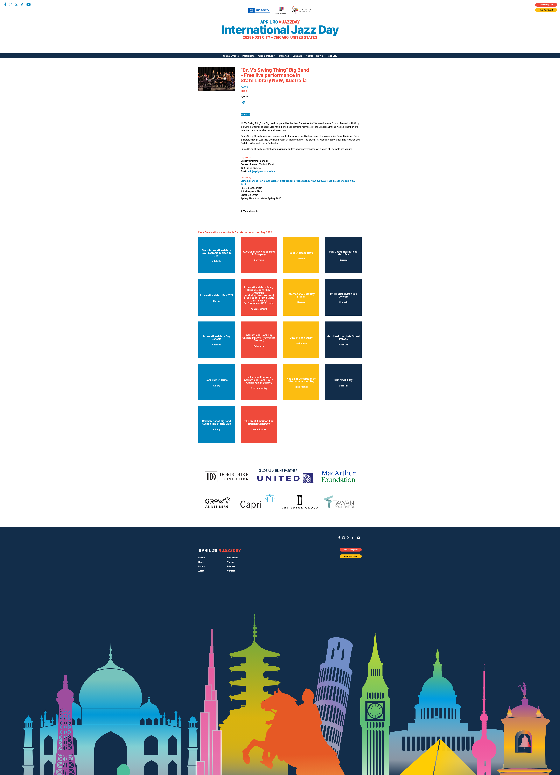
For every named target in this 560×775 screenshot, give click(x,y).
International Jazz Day (280, 29)
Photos (201, 566)
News (319, 55)
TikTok (22, 4)
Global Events (231, 55)
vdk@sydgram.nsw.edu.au (262, 171)
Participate (248, 55)
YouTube (28, 4)
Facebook (5, 4)
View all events (250, 211)
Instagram (10, 4)
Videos (230, 562)
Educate (297, 55)
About (309, 55)
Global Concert (266, 55)
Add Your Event (546, 10)
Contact (231, 571)
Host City (332, 55)
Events (201, 557)
